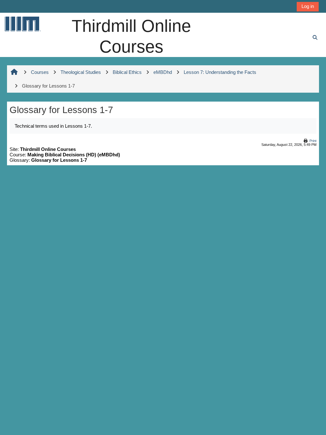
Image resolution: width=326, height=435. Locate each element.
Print (312, 141)
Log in (307, 6)
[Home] (22, 23)
